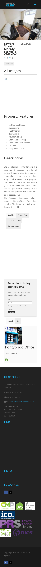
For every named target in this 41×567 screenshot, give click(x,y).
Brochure (9, 63)
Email (10, 299)
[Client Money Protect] (7, 509)
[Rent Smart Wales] (5, 536)
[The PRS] (16, 527)
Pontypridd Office (19, 347)
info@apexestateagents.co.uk (22, 402)
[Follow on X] (10, 492)
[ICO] (7, 518)
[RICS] (22, 536)
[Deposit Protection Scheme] (19, 509)
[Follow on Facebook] (6, 492)
